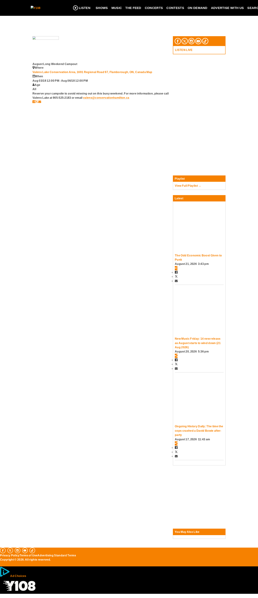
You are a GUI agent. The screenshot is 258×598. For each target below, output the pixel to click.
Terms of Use (29, 555)
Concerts (154, 8)
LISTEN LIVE (184, 49)
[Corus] (2, 563)
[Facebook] (178, 41)
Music (116, 8)
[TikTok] (205, 41)
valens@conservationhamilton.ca (106, 97)
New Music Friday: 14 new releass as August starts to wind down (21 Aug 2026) (198, 343)
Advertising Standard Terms (56, 555)
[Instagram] (191, 41)
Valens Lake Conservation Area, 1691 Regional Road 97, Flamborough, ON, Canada (89, 72)
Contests (175, 8)
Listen (84, 8)
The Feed (133, 8)
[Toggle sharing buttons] (176, 268)
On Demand (197, 8)
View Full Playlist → (188, 185)
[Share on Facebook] (33, 101)
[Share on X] (36, 101)
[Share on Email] (39, 101)
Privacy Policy (10, 555)
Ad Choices (18, 575)
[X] (184, 41)
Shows (102, 8)
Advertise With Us (227, 8)
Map (149, 72)
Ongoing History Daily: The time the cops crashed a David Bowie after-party (199, 430)
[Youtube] (198, 41)
